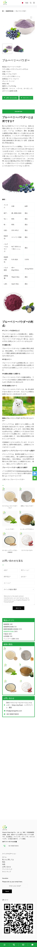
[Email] (23, 944)
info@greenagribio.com (25, 471)
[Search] (30, 2)
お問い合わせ (6, 867)
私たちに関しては (8, 859)
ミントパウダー (9, 529)
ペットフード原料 (9, 639)
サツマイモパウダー (27, 550)
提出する (18, 608)
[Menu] (34, 3)
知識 (3, 864)
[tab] (18, 111)
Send (7, 891)
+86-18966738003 (13, 846)
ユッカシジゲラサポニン (27, 529)
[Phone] (14, 944)
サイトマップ (6, 871)
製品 (3, 862)
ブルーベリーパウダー (21, 138)
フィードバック (7, 869)
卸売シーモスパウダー (27, 506)
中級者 (6, 634)
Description (18, 111)
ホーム (4, 857)
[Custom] (5, 944)
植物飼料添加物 (9, 631)
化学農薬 (6, 636)
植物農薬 (6, 624)
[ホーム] (3, 11)
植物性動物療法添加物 (11, 629)
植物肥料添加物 (9, 627)
